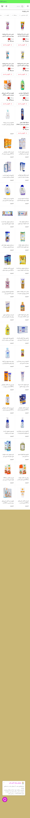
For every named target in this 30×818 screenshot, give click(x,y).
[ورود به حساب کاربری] (6, 6)
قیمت (7, 15)
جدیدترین (23, 15)
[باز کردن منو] (27, 6)
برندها (15, 15)
